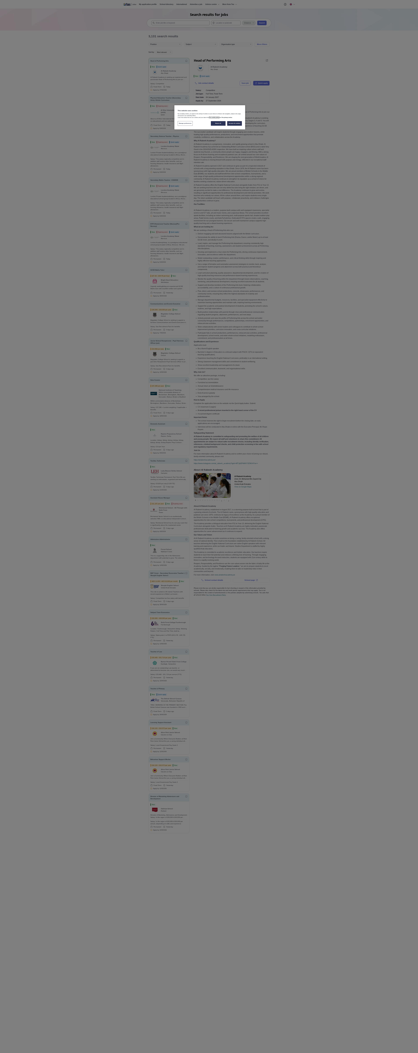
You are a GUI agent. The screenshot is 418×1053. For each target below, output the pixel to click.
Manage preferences (185, 123)
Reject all (218, 123)
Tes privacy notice (227, 117)
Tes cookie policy (214, 117)
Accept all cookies (234, 123)
